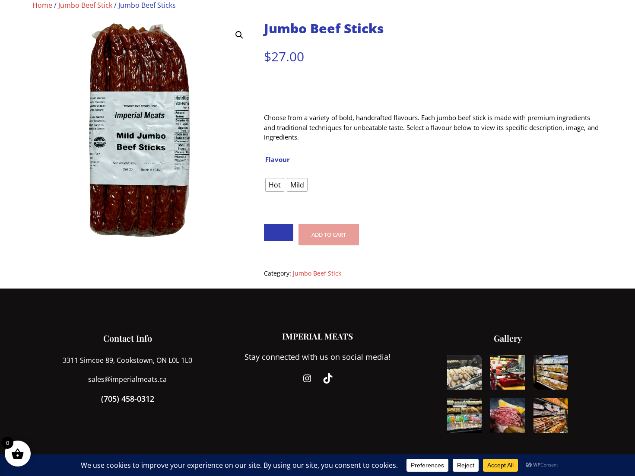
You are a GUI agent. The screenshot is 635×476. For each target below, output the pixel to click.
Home (42, 5)
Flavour (277, 159)
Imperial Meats (317, 336)
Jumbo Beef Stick (85, 5)
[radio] (275, 184)
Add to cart (328, 234)
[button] (239, 35)
